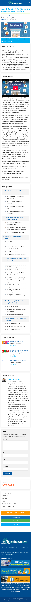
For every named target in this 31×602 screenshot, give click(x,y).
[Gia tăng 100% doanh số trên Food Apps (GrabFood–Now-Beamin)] (5, 351)
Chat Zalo (15, 524)
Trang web (5, 466)
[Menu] (2, 2)
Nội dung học (10, 38)
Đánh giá (10, 41)
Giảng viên (3, 41)
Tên (4, 452)
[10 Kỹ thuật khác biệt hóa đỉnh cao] (5, 363)
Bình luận (5, 439)
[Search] (29, 2)
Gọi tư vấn (15, 521)
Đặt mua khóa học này (15, 512)
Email (4, 459)
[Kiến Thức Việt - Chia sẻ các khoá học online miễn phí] (15, 2)
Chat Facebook (15, 517)
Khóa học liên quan (19, 38)
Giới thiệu (3, 38)
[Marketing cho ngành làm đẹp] (5, 342)
